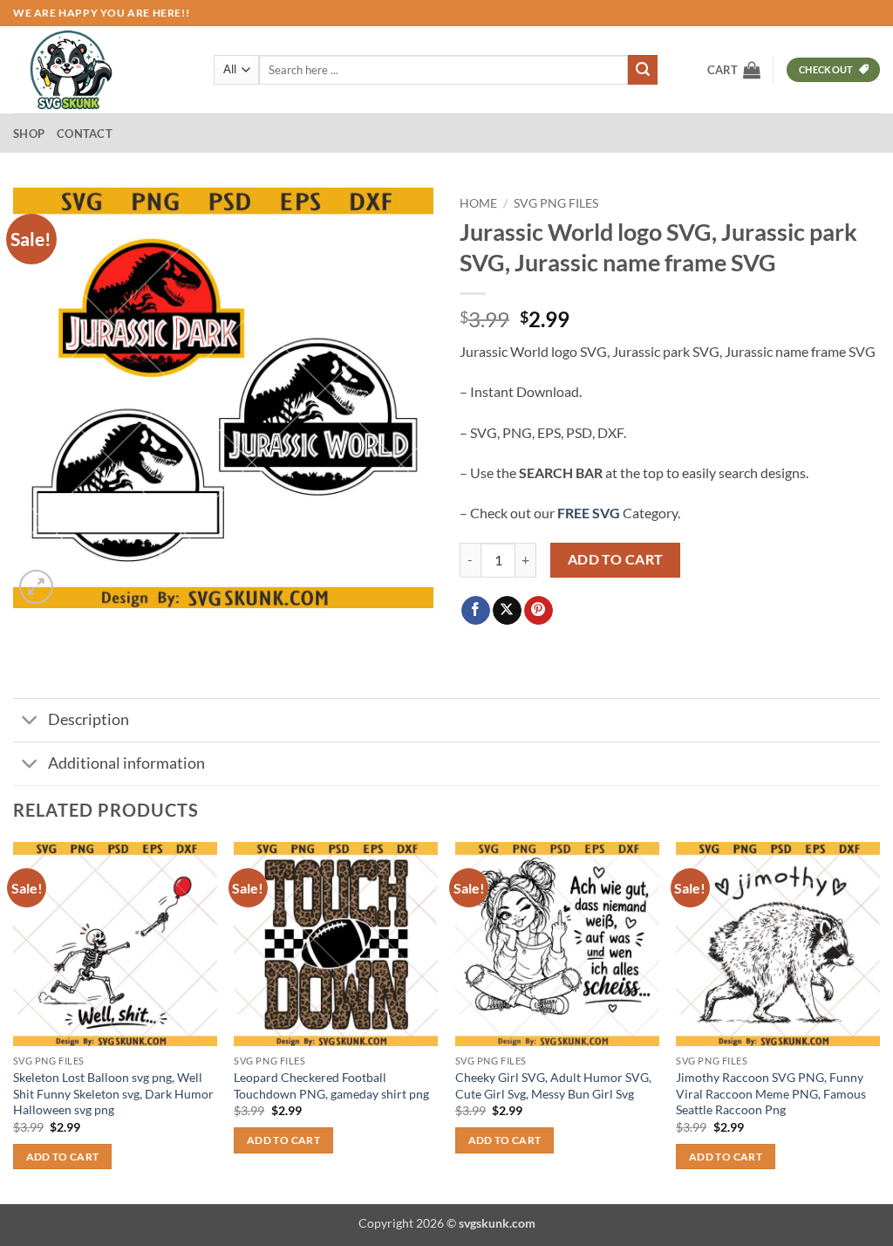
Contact (84, 133)
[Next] (879, 1021)
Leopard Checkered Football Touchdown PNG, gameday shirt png (331, 1085)
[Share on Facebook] (475, 611)
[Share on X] (507, 611)
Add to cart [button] (62, 1156)
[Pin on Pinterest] (538, 611)
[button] (733, 70)
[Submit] (643, 70)
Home (478, 203)
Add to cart (616, 559)
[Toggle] (30, 722)
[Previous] (14, 1021)
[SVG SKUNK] (100, 69)
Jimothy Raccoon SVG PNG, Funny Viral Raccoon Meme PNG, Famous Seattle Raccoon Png (771, 1093)
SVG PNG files (556, 203)
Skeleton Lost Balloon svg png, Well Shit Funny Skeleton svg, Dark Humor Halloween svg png (113, 1093)
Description (88, 719)
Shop (28, 133)
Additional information (126, 763)
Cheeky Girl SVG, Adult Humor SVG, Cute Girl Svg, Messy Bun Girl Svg (553, 1085)
